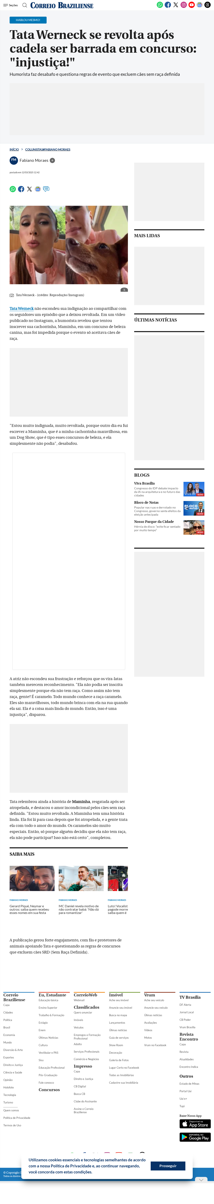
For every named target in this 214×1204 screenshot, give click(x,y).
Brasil (6, 1027)
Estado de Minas (189, 1083)
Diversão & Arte (13, 1050)
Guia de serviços (119, 1037)
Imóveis (78, 1020)
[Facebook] (168, 7)
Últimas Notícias (48, 1037)
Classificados (86, 1007)
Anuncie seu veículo (156, 1007)
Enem (42, 1030)
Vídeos (148, 1030)
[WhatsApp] (160, 7)
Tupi (182, 1106)
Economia (9, 1035)
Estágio (43, 1022)
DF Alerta (185, 1004)
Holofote (8, 1087)
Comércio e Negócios (86, 1059)
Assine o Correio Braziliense (83, 1110)
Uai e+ (183, 1098)
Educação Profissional (52, 1067)
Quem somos (11, 1110)
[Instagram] (184, 7)
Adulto (78, 1044)
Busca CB (79, 1094)
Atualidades (187, 1059)
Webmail (79, 1000)
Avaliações (150, 1022)
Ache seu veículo (154, 1000)
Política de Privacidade (16, 1117)
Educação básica (48, 1000)
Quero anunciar (83, 1012)
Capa (6, 1005)
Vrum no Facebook (155, 1045)
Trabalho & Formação (51, 1015)
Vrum (149, 995)
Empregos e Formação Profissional (87, 1036)
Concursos (49, 1089)
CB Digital (80, 1086)
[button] (94, 1172)
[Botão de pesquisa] (23, 5)
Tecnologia (9, 1095)
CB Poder (185, 1019)
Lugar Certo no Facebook (124, 1067)
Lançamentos (117, 1022)
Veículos (79, 1027)
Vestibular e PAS (48, 1052)
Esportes (8, 1057)
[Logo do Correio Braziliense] (62, 5)
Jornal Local (187, 1012)
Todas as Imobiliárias (121, 1075)
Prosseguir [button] (168, 1166)
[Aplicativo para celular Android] (195, 1137)
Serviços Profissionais (86, 1051)
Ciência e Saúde (12, 1072)
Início (14, 149)
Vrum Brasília (187, 1027)
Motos (148, 1037)
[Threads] (207, 7)
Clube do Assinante (85, 1101)
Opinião (8, 1080)
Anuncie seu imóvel (120, 1007)
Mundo (7, 1042)
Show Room (116, 1045)
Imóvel (116, 995)
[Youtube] (192, 7)
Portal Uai (185, 1091)
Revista (184, 1051)
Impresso (83, 1066)
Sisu (41, 1060)
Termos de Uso (12, 1125)
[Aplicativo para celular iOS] (195, 1124)
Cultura (43, 1045)
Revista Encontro (189, 1037)
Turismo (8, 1102)
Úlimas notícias (118, 1030)
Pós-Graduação (48, 1075)
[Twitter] (176, 7)
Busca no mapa (118, 1015)
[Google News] (199, 7)
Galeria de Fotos (119, 1060)
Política (7, 1020)
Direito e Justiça (13, 1065)
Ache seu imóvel (119, 1000)
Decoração (115, 1052)
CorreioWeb (85, 995)
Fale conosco (46, 1082)
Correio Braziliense (14, 997)
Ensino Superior (48, 1007)
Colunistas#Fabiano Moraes (47, 149)
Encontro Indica (189, 1066)
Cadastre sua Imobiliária (123, 1082)
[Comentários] (46, 191)
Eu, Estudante (52, 995)
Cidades (8, 1012)
